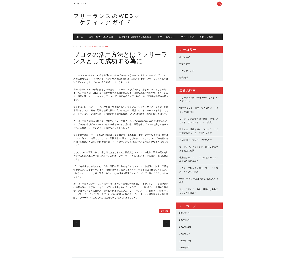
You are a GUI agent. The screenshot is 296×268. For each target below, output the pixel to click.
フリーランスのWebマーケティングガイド (106, 19)
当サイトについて (166, 36)
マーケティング (186, 70)
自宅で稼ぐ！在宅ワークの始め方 (195, 140)
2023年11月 (185, 233)
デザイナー (184, 63)
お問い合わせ (206, 36)
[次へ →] (166, 223)
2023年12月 (185, 227)
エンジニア (184, 57)
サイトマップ (187, 36)
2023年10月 (185, 240)
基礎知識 (164, 211)
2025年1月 (184, 213)
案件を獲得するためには (101, 36)
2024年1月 (184, 220)
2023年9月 (184, 247)
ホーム (79, 36)
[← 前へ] (76, 223)
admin (105, 46)
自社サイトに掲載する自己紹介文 (135, 36)
